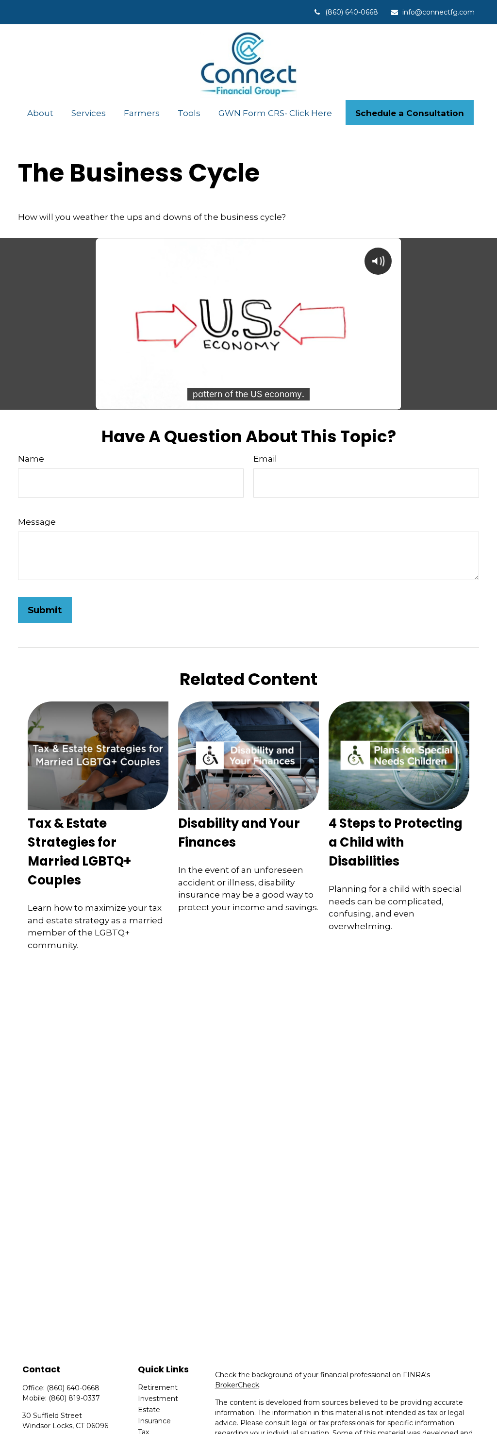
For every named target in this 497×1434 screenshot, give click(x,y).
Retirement (158, 1387)
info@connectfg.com (438, 12)
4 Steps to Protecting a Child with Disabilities (396, 842)
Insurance (154, 1421)
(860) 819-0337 (74, 1398)
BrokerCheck (237, 1385)
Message (37, 522)
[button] (40, 112)
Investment (158, 1398)
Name (31, 459)
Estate (149, 1409)
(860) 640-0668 (351, 12)
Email (265, 459)
